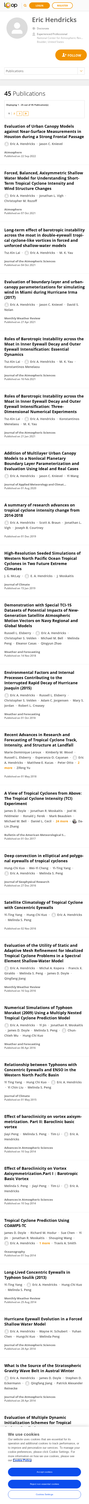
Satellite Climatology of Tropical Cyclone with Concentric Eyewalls (43, 905)
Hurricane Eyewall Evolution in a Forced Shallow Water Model (43, 1321)
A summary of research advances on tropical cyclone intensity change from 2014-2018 (42, 510)
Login (39, 5)
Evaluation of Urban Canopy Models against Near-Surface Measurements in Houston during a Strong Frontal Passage (44, 131)
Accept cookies (44, 1472)
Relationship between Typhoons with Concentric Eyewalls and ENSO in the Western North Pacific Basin (40, 1069)
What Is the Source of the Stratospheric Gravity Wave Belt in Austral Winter (42, 1368)
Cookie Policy (22, 1460)
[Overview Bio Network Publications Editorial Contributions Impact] (44, 71)
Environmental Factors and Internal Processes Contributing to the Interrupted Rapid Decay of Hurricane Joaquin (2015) (41, 680)
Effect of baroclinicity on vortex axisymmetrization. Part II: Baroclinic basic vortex (43, 1121)
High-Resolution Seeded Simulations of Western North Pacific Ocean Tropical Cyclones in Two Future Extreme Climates (42, 561)
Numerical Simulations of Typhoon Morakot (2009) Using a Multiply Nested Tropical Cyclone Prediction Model (42, 1012)
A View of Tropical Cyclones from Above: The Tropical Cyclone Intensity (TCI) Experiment (43, 798)
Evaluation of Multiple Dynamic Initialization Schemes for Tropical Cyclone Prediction (37, 1422)
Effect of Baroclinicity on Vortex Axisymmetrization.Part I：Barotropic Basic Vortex (41, 1173)
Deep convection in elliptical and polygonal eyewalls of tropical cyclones (44, 858)
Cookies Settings (44, 1494)
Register (62, 5)
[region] (44, 1465)
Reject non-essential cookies (44, 1484)
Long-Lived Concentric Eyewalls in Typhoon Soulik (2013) (37, 1275)
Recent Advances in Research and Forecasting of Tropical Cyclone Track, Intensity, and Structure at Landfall (40, 740)
